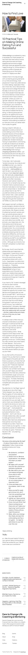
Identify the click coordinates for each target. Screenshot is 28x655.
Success (16, 34)
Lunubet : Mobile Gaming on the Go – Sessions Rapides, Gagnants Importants (11, 587)
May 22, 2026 (24, 579)
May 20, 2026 (24, 595)
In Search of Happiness (6, 559)
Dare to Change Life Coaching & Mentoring (13, 615)
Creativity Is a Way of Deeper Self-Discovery (18, 558)
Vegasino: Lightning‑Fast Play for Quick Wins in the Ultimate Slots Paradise (11, 602)
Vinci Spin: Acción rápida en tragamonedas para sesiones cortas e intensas (11, 579)
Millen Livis (10, 34)
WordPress (23, 652)
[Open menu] (25, 3)
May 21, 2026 (24, 587)
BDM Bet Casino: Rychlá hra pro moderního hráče (11, 595)
